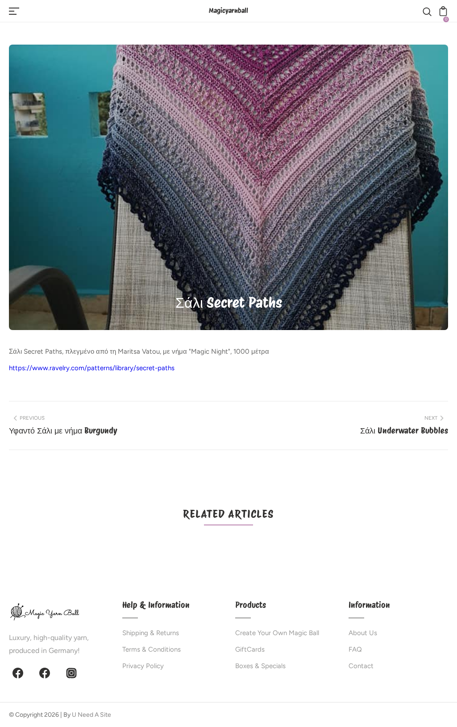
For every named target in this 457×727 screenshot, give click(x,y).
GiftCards (250, 649)
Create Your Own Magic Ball (277, 633)
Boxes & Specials (260, 666)
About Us (363, 633)
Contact (361, 666)
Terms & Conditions (151, 649)
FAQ (355, 649)
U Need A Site (91, 715)
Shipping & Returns (150, 633)
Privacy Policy (143, 666)
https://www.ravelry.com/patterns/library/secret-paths (91, 368)
